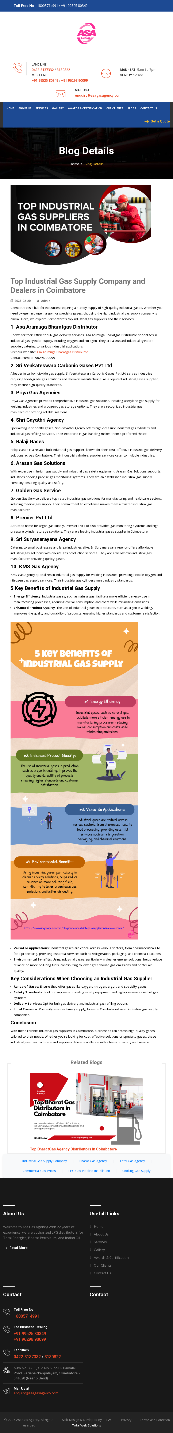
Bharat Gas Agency (93, 1161)
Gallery (58, 108)
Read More (18, 1247)
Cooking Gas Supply (136, 1171)
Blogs (131, 108)
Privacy (126, 1420)
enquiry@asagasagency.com (98, 95)
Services (41, 108)
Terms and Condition (155, 1420)
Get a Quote (160, 121)
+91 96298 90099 (74, 80)
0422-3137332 (43, 69)
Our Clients (114, 108)
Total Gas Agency (132, 1161)
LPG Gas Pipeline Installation (89, 1171)
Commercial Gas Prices (39, 1171)
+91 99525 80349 (74, 5)
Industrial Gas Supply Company (44, 1161)
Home (10, 108)
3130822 (63, 69)
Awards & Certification (85, 108)
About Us (24, 108)
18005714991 (47, 5)
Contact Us (148, 108)
